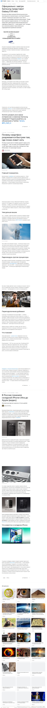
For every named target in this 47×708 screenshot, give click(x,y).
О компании (4, 707)
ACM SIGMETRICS (13, 263)
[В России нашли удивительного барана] (23, 669)
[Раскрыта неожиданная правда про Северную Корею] (23, 699)
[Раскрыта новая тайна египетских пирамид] (38, 595)
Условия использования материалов (22, 707)
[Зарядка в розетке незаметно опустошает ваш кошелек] (9, 640)
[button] (11, 37)
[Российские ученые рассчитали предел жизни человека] (38, 654)
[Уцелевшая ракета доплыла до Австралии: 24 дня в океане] (23, 625)
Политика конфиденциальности (41, 707)
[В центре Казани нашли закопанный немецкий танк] (9, 669)
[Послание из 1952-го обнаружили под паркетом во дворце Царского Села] (9, 610)
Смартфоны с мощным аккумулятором (10, 368)
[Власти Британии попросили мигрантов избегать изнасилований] (9, 684)
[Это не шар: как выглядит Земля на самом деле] (23, 610)
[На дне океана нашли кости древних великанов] (38, 684)
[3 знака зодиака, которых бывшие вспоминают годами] (23, 654)
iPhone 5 (10, 108)
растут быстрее (15, 376)
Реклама (8, 707)
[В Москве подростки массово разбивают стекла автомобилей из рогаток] (38, 610)
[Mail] (1, 1)
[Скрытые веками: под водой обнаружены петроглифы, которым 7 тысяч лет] (38, 669)
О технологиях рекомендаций (32, 707)
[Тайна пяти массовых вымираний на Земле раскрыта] (9, 654)
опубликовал (11, 411)
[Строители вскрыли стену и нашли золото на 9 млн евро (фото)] (38, 625)
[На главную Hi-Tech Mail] (4, 1)
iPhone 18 (4, 521)
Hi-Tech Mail (12, 132)
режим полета (14, 335)
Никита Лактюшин (8, 405)
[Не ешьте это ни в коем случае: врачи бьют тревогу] (9, 595)
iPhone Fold (12, 562)
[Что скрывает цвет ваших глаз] (23, 595)
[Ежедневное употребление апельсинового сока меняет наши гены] (9, 699)
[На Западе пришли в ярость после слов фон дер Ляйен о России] (38, 699)
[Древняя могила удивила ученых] (9, 625)
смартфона (11, 176)
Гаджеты (17, 392)
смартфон (19, 58)
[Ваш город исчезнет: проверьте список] (23, 640)
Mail (1, 707)
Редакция (15, 707)
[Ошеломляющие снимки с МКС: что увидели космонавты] (38, 640)
